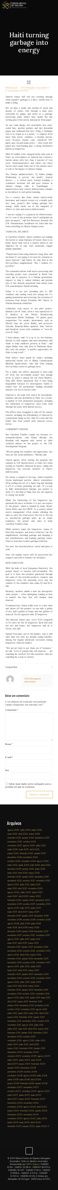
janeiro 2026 (28, 838)
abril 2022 (23, 873)
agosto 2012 (41, 1009)
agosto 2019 (13, 908)
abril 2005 (36, 1122)
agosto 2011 (27, 1025)
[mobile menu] (53, 4)
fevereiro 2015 (14, 974)
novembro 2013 (14, 994)
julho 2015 (25, 966)
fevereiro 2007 (38, 1099)
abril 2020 (24, 896)
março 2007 (24, 1099)
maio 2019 (12, 912)
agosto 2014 (13, 982)
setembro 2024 (28, 861)
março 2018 (33, 927)
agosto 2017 (13, 939)
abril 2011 (32, 1029)
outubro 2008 (30, 1071)
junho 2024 (23, 865)
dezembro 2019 (42, 900)
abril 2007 (12, 1099)
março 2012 (12, 1017)
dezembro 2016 (41, 947)
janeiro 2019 (27, 916)
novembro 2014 (14, 978)
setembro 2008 (14, 1075)
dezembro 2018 (41, 916)
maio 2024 (35, 865)
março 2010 (12, 1048)
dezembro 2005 (15, 1114)
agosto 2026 (13, 830)
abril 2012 (44, 1013)
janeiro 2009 (13, 1068)
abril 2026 (23, 834)
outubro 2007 (14, 1091)
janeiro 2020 (28, 900)
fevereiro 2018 (14, 931)
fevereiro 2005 (14, 1126)
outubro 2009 (14, 1056)
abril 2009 (12, 1064)
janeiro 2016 (27, 958)
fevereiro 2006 (27, 1110)
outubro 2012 (13, 1009)
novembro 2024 (30, 857)
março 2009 (24, 1064)
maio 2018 (12, 927)
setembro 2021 (43, 880)
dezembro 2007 (15, 1087)
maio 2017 (12, 943)
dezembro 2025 (42, 838)
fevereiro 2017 (14, 947)
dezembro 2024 (14, 857)
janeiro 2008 (41, 1083)
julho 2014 (25, 982)
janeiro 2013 (13, 1005)
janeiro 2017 (27, 947)
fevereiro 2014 (14, 990)
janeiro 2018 (27, 931)
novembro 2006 (31, 1103)
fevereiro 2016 (14, 958)
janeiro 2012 (39, 1017)
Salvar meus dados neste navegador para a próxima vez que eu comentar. (28, 785)
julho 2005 (42, 1118)
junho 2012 (23, 1013)
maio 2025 (24, 849)
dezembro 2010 (40, 1033)
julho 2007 (12, 1095)
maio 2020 (12, 896)
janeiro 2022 (28, 877)
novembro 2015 (14, 962)
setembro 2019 (43, 904)
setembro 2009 (29, 1056)
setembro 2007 (29, 1091)
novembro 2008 (15, 1071)
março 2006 (13, 1110)
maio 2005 (24, 1122)
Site (7, 770)
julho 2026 (25, 830)
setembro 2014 (43, 978)
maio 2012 (33, 1013)
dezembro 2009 (15, 1052)
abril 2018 (22, 927)
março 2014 (33, 986)
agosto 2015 (13, 966)
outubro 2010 (29, 1036)
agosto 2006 (29, 1107)
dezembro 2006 (15, 1103)
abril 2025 (34, 849)
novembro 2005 (31, 1114)
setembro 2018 (43, 919)
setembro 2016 (43, 951)
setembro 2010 (14, 1040)
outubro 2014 (29, 978)
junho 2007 (24, 1095)
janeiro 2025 (40, 853)
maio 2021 (12, 888)
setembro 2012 (28, 1009)
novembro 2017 (14, 935)
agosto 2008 (29, 1075)
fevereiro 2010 (26, 1048)
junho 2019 (36, 908)
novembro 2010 (14, 1036)
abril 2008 (36, 1079)
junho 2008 (12, 1079)
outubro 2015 (29, 962)
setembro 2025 (14, 845)
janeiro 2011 (26, 1033)
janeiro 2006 (41, 1110)
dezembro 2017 (41, 931)
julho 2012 (12, 1013)
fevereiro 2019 (14, 916)
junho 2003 (41, 1126)
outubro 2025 (29, 841)
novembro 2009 (31, 1052)
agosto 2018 (13, 923)
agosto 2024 (43, 861)
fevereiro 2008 (27, 1083)
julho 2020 (26, 892)
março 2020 (35, 896)
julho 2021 (24, 884)
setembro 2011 (14, 1025)
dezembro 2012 (26, 1005)
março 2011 (43, 1029)
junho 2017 (35, 939)
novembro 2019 (14, 904)
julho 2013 (24, 997)
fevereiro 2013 (35, 1001)
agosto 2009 (44, 1056)
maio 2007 (36, 1095)
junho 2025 (12, 849)
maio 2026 (12, 834)
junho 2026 (36, 830)
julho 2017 (24, 939)
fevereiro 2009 (38, 1064)
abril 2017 (22, 943)
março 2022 (34, 873)
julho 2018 (25, 923)
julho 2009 (12, 1060)
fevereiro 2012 (25, 1017)
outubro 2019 (29, 904)
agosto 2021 (13, 884)
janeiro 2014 (27, 990)
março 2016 (35, 955)
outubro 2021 (29, 880)
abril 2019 (22, 912)
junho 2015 (36, 966)
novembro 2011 (29, 1021)
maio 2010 (23, 1044)
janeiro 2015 (27, 974)
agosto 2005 (29, 1118)
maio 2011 (22, 1029)
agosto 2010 (28, 1040)
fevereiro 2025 (26, 853)
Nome (9, 744)
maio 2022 (12, 873)
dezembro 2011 (14, 1021)
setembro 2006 (14, 1107)
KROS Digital (32, 1164)
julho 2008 (42, 1075)
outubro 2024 (13, 861)
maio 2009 (36, 1060)
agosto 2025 (29, 845)
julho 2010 (40, 1040)
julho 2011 (38, 1025)
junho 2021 (35, 884)
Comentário (11, 710)
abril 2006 (42, 1107)
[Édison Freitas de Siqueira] (14, 5)
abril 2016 (24, 955)
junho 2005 (12, 1122)
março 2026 (34, 834)
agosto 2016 (13, 955)
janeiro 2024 (28, 869)
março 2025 (13, 853)
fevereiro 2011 (13, 1033)
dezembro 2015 (41, 958)
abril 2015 (22, 970)
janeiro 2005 (29, 1126)
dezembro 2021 (41, 877)
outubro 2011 (43, 1021)
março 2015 (33, 970)
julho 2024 (12, 865)
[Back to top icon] (29, 1150)
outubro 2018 (29, 919)
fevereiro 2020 (14, 900)
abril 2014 (22, 986)
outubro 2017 (29, 935)
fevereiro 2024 (14, 869)
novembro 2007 (31, 1087)
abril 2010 (34, 1044)
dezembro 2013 (41, 990)
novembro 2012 (42, 1005)
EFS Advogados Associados (34, 88)
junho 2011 (12, 1029)
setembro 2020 (35, 888)
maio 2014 (12, 986)
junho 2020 (37, 892)
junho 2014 (36, 982)
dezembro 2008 (28, 1068)
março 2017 (33, 943)
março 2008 (13, 1083)
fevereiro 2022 (14, 877)
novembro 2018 (14, 919)
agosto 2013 (13, 997)
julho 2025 (41, 845)
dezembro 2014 (41, 974)
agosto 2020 (13, 892)
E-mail (9, 757)
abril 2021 (22, 888)
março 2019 (33, 912)
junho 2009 (24, 1060)
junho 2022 (40, 869)
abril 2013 (12, 1001)
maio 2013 (45, 997)
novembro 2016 (14, 951)
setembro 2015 (43, 962)
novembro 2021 (14, 880)
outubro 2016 (29, 951)
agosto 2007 (44, 1091)
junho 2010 (12, 1044)
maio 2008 (24, 1079)
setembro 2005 (14, 1118)
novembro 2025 (14, 841)
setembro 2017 (43, 935)
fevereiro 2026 (14, 838)
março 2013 (22, 1001)
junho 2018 (36, 923)
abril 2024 (45, 865)
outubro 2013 (28, 994)
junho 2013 (35, 997)
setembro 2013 (42, 994)
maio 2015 (12, 970)
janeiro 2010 (39, 1048)
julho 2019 (25, 908)
